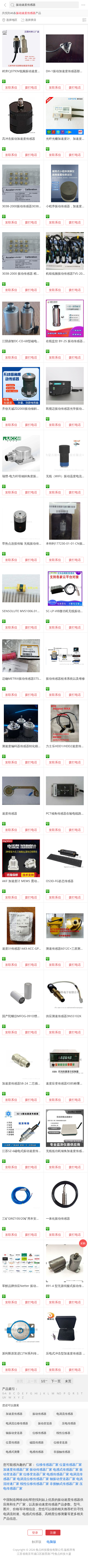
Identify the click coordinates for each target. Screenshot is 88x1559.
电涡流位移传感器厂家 (33, 1479)
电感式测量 (13, 1452)
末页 (68, 1381)
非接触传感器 (62, 1452)
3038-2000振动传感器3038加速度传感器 (29, 206)
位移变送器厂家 (34, 1474)
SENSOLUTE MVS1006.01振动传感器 (27, 611)
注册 (53, 1533)
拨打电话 (31, 87)
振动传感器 (39, 1414)
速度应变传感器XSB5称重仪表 (66, 1083)
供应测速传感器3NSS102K (63, 1016)
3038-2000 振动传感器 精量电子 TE (26, 273)
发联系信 (11, 87)
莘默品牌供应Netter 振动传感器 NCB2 (28, 1286)
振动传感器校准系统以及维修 (65, 678)
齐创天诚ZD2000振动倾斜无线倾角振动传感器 (33, 409)
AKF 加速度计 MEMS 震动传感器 (24, 881)
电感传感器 (37, 1452)
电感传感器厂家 (58, 1474)
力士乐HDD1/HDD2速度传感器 (66, 746)
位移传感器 (39, 1433)
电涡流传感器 (64, 1414)
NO (59, 1393)
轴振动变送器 (14, 1433)
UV (4, 1397)
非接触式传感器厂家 (64, 1483)
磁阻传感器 (37, 1442)
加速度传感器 (14, 1414)
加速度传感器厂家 (16, 1469)
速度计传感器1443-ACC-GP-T (21, 948)
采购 (82, 1243)
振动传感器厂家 (41, 1469)
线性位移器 (63, 1433)
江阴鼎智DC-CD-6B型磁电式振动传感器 (28, 341)
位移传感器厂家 (47, 1464)
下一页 (56, 1381)
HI (36, 1393)
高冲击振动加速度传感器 (18, 139)
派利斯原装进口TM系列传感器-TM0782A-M (31, 1353)
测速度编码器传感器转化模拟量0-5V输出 (29, 746)
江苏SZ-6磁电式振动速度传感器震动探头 (29, 1151)
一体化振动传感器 (58, 1218)
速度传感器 (9, 813)
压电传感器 (69, 1423)
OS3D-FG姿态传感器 (59, 881)
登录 (35, 1533)
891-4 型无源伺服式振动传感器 (67, 1286)
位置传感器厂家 (70, 1464)
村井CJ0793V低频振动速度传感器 (24, 71)
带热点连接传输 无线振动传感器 (23, 543)
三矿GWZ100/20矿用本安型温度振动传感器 (31, 1218)
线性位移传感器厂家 (34, 1483)
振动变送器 (45, 1423)
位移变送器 (60, 1442)
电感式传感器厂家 (66, 1469)
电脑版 (51, 1541)
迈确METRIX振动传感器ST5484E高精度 (28, 678)
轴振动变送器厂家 (62, 1479)
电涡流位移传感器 (17, 1423)
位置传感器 (13, 1442)
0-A (4, 1393)
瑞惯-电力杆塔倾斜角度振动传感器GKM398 (31, 476)
